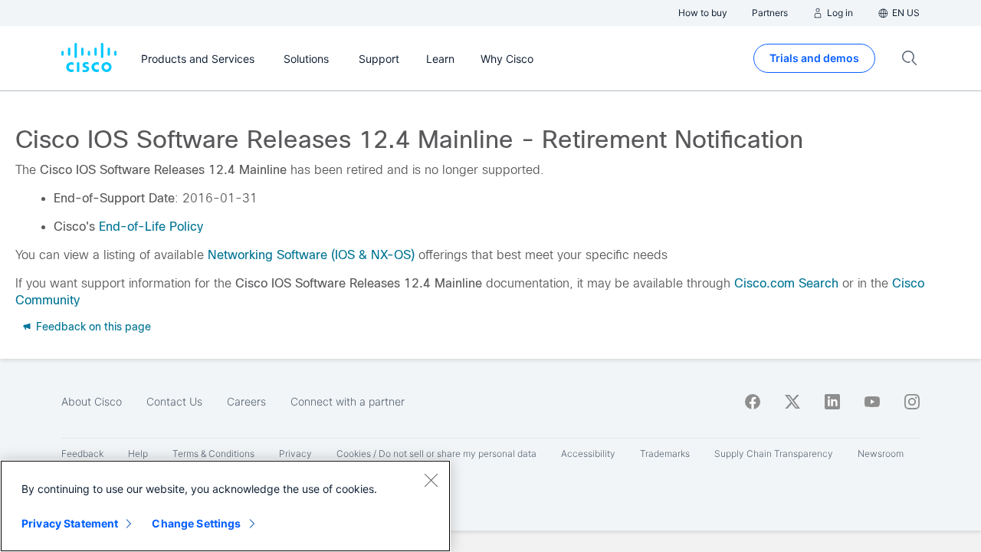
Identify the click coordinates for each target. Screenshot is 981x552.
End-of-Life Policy (151, 226)
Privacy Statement (69, 523)
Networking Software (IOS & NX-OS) (311, 254)
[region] (225, 506)
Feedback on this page (92, 326)
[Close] (430, 480)
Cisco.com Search (786, 283)
